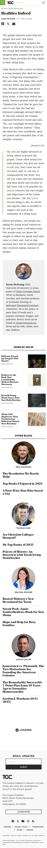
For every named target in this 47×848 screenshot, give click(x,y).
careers (7, 827)
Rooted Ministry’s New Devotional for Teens (18, 601)
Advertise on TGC (37, 145)
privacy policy (21, 827)
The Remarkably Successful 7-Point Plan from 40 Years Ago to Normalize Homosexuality (22, 687)
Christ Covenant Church (28, 291)
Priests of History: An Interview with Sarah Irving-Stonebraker (22, 555)
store (20, 830)
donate (29, 830)
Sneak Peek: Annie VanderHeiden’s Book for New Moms (23, 612)
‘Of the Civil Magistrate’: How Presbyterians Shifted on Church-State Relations (10, 419)
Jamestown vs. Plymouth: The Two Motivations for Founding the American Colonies (23, 671)
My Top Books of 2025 (18, 544)
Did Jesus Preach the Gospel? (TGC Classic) (9, 358)
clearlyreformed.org (26, 322)
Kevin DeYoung (8, 19)
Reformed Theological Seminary (22, 305)
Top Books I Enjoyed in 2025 (22, 483)
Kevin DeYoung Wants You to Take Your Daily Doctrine (11, 398)
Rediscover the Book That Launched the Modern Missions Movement (9, 380)
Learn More (23, 811)
